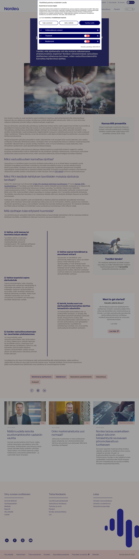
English (55, 6)
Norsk (45, 6)
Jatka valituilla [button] (68, 23)
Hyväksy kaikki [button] (89, 23)
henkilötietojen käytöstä (59, 17)
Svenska (49, 6)
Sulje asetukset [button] (47, 23)
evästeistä (47, 17)
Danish (41, 6)
